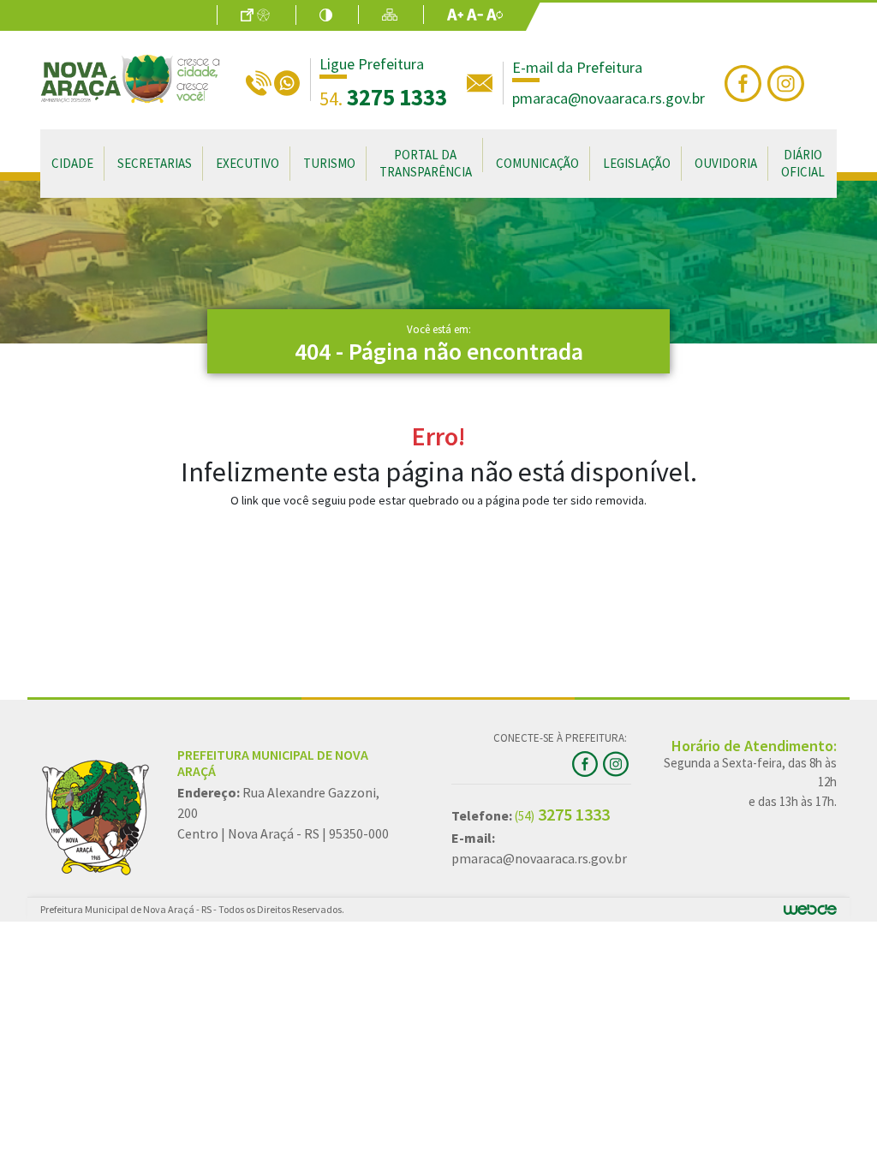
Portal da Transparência (425, 163)
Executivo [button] (247, 163)
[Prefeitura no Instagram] (787, 81)
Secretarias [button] (154, 163)
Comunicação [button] (537, 163)
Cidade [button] (72, 163)
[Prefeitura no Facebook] (746, 81)
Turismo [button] (329, 163)
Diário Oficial (803, 163)
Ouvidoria (726, 163)
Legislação (637, 163)
